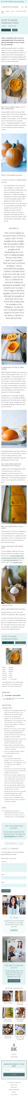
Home (2, 11)
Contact (14, 1092)
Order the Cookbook (14, 980)
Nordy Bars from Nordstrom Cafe (7, 1037)
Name (3, 875)
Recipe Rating (4, 858)
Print (8, 642)
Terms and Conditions (14, 1089)
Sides (12, 11)
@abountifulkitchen (9, 836)
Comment (4, 862)
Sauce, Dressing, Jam (11, 843)
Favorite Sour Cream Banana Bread (20, 1020)
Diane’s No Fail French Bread (20, 1003)
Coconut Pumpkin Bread (16, 556)
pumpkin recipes (17, 562)
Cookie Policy (14, 1087)
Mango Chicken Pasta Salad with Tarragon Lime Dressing (20, 1038)
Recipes (7, 11)
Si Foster (11, 667)
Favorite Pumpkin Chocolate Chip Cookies (12, 558)
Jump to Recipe (6, 30)
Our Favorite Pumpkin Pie (11, 560)
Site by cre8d (14, 1094)
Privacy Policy (14, 1085)
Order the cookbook (19, 2)
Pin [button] (20, 642)
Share (14, 30)
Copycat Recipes (14, 1057)
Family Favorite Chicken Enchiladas (8, 1020)
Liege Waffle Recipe (8, 1003)
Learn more (14, 930)
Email (3, 882)
